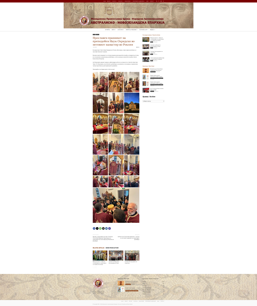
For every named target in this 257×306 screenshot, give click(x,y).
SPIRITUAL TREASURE (131, 29)
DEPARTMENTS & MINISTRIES (138, 1)
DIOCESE (114, 1)
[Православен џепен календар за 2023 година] (146, 77)
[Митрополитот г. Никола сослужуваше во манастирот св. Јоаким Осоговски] (100, 255)
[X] (163, 1)
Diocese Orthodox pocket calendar (157, 78)
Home (104, 1)
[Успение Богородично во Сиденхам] (132, 255)
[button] (157, 1)
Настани (152, 91)
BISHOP (108, 1)
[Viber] (109, 228)
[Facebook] (159, 1)
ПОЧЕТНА (107, 29)
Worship (97, 34)
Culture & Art (143, 29)
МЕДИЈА (152, 29)
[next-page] (96, 267)
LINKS (147, 1)
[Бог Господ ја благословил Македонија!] (146, 90)
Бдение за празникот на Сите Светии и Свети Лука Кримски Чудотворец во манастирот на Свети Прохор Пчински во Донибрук (103, 239)
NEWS (113, 29)
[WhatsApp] (100, 228)
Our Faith (120, 29)
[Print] (103, 228)
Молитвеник (153, 71)
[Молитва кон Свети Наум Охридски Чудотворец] (146, 70)
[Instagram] (161, 1)
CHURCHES (120, 1)
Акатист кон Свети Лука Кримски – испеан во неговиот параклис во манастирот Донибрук (128, 238)
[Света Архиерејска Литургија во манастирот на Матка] (146, 59)
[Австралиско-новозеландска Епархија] (128, 15)
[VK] (106, 228)
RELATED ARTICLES (98, 248)
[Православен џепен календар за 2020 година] (146, 83)
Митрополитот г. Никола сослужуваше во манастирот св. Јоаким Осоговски (99, 263)
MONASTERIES (127, 1)
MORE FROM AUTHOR (112, 248)
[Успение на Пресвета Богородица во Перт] (116, 255)
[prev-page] (93, 267)
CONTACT (152, 1)
